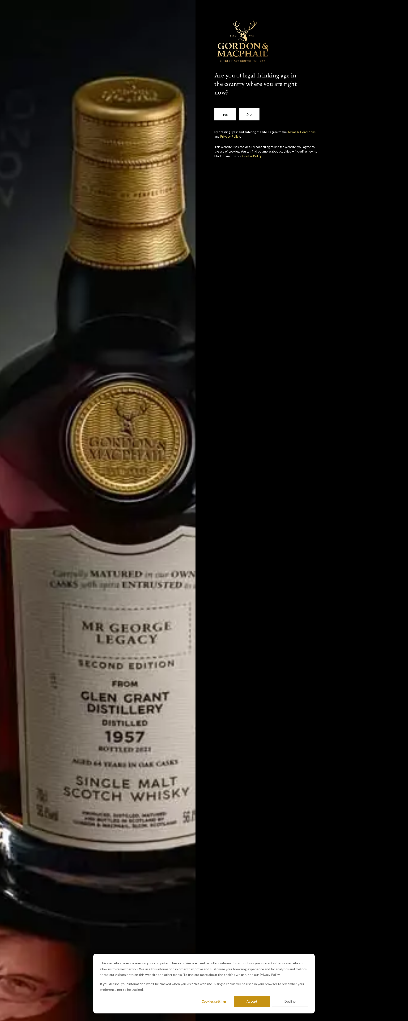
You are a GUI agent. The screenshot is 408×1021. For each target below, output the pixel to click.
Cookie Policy (252, 156)
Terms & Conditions (301, 132)
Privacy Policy (230, 136)
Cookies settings (214, 1001)
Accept (251, 1001)
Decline (290, 1001)
